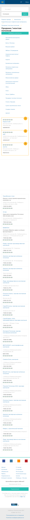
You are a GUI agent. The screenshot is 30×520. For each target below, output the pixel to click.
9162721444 (6, 152)
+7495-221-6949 (7, 263)
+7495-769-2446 (7, 380)
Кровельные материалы (12, 63)
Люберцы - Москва (21, 478)
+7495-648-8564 (7, 394)
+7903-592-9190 (7, 366)
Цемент (8, 113)
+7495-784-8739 (7, 448)
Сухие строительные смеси (13, 105)
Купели (18, 475)
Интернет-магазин (6, 478)
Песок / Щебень (10, 94)
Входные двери (10, 46)
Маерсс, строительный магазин (13, 428)
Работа (3, 473)
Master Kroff (6, 121)
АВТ (4, 134)
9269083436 (6, 127)
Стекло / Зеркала (10, 102)
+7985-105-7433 (7, 250)
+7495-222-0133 (7, 325)
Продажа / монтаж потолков (14, 98)
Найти (25, 14)
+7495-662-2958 (7, 238)
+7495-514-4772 (7, 288)
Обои (7, 87)
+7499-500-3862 (7, 339)
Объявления (4, 471)
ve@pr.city (22, 496)
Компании (4, 469)
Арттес (5, 147)
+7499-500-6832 (7, 313)
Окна (7, 90)
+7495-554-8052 (7, 206)
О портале (19, 469)
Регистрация (19, 471)
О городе (18, 467)
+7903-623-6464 (7, 222)
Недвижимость (5, 475)
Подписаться (15, 489)
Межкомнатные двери (12, 77)
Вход (27, 2)
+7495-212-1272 (7, 300)
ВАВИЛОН (6, 227)
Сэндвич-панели (10, 109)
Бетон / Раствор (10, 43)
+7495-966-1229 (7, 433)
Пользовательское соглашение (15, 515)
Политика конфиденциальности (15, 517)
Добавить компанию (15, 33)
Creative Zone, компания (10, 359)
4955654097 (6, 140)
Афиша (3, 467)
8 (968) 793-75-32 (16, 512)
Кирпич (8, 59)
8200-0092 (6, 353)
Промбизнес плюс (9, 196)
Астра (5, 212)
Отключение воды (21, 473)
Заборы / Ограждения (12, 50)
